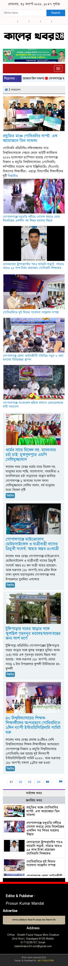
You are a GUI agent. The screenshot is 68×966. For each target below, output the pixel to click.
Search (55, 12)
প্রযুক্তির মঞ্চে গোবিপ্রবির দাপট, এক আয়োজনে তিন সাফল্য (30, 138)
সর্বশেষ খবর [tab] (34, 793)
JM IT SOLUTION (45, 960)
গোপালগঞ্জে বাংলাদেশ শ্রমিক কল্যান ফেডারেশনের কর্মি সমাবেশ (33, 405)
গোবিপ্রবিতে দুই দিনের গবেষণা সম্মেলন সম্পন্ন (31, 312)
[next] (47, 782)
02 (20, 782)
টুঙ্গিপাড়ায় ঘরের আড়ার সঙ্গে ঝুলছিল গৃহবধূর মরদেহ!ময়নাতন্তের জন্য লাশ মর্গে (33, 633)
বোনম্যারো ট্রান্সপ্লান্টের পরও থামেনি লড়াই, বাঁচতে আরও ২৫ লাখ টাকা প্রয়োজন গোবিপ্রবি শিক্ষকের (33, 266)
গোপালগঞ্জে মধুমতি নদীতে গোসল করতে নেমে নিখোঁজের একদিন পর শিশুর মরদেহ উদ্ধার (31, 219)
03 (29, 782)
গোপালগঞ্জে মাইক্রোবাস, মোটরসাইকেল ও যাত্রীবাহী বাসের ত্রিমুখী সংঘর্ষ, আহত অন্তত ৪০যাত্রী (32, 544)
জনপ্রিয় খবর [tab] (34, 800)
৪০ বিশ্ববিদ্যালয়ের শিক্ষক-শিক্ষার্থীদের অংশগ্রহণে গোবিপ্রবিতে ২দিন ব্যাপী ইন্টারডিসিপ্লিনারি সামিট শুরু (33, 725)
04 (38, 782)
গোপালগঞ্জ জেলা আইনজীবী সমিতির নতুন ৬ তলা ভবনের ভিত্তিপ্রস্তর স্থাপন (33, 358)
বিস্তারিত (13, 176)
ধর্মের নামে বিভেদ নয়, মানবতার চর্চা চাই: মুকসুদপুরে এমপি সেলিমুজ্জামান (31, 454)
